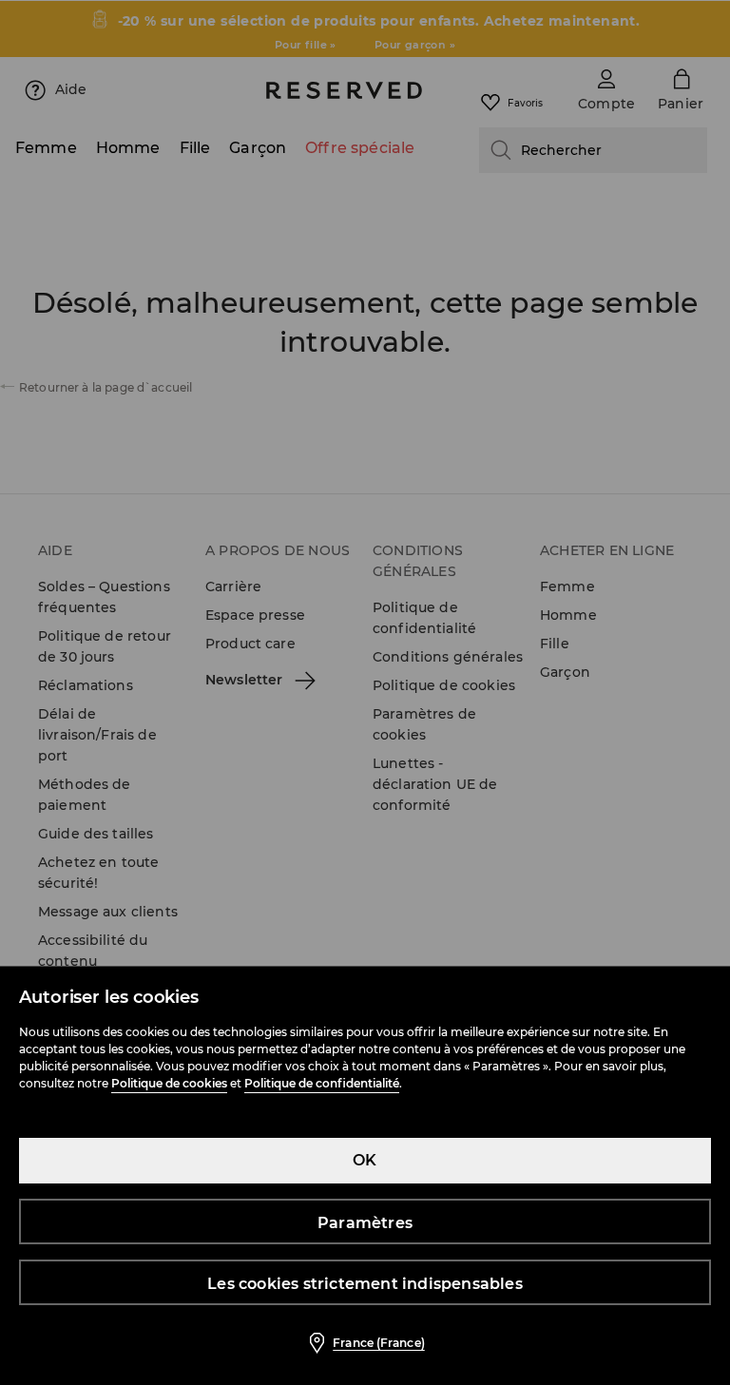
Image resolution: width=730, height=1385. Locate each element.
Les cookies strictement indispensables (365, 1284)
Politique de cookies (169, 1083)
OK (364, 1160)
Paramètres (365, 1223)
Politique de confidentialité (321, 1083)
